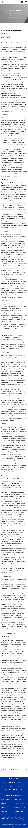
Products (21, 782)
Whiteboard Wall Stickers (6, 800)
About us (12, 782)
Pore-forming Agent (20, 807)
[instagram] (20, 818)
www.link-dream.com (4, 804)
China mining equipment (4, 808)
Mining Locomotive (19, 799)
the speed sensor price (19, 804)
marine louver (18, 811)
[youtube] (16, 818)
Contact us (20, 786)
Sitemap (7, 789)
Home (2, 24)
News (5, 786)
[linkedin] (8, 818)
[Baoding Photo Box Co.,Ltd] (2, 2)
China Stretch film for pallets (6, 812)
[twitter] (12, 818)
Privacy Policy (18, 789)
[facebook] (3, 818)
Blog (12, 786)
